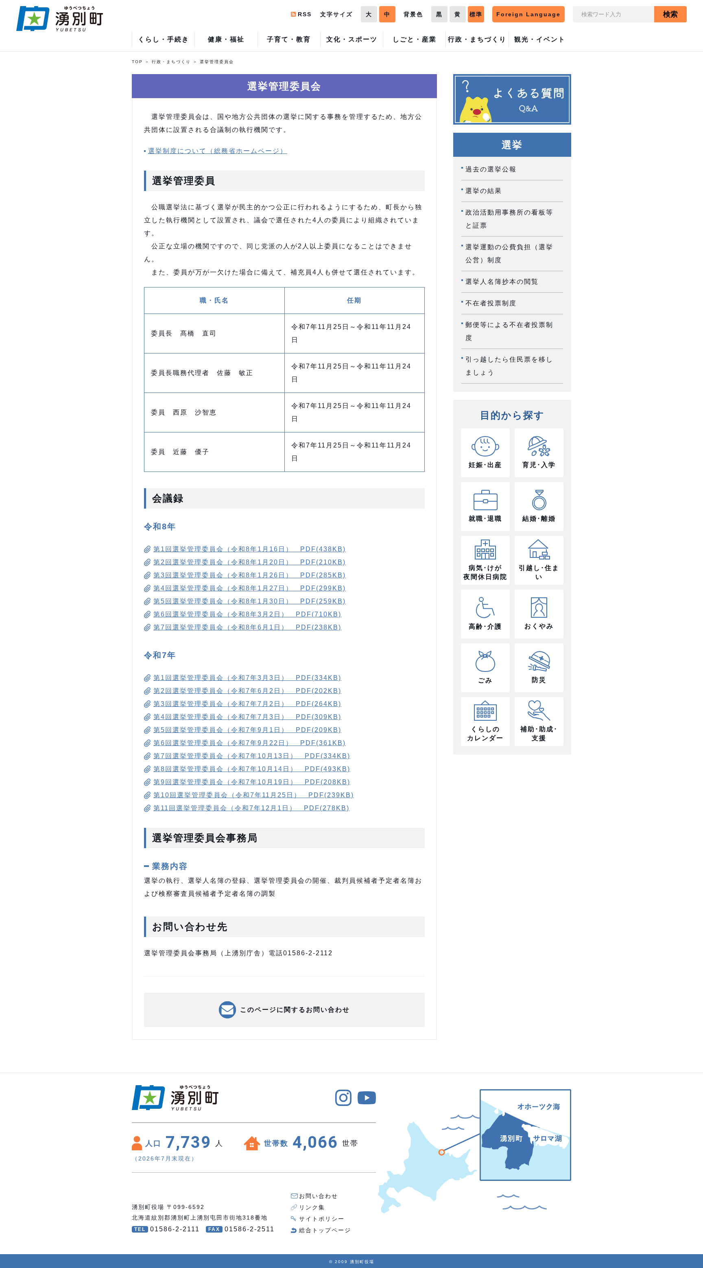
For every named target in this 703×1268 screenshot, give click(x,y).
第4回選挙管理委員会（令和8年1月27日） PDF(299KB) (249, 588)
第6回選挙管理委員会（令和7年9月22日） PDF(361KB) (249, 742)
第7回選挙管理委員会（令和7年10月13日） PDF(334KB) (251, 755)
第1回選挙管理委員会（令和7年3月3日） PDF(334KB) (247, 677)
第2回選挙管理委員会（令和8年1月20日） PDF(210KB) (249, 562)
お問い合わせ (318, 1196)
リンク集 (312, 1207)
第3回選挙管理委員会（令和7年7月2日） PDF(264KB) (247, 703)
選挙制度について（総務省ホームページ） (217, 150)
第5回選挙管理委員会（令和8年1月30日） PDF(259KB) (249, 601)
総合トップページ (325, 1230)
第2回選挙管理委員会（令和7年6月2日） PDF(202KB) (247, 690)
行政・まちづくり (171, 61)
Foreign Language (528, 14)
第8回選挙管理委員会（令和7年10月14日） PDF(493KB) (251, 769)
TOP (137, 61)
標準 (475, 14)
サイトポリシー (322, 1218)
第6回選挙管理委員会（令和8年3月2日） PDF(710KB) (247, 614)
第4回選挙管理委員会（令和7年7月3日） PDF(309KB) (247, 716)
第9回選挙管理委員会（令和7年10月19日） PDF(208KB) (251, 782)
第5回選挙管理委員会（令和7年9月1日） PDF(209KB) (247, 729)
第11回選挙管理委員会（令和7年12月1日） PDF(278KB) (251, 808)
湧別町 (59, 18)
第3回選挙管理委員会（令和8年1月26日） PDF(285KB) (249, 575)
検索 (670, 14)
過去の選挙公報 (491, 169)
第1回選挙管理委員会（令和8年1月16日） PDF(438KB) (249, 549)
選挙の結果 (483, 190)
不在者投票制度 (491, 303)
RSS (305, 14)
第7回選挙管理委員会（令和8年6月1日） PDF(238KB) (247, 627)
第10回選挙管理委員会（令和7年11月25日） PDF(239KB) (253, 795)
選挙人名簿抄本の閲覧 (502, 281)
